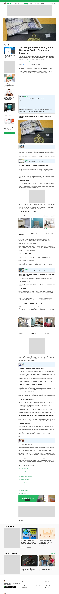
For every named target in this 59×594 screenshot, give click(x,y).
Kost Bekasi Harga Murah (23, 490)
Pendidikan (51, 1)
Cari (25, 1)
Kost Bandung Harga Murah (24, 473)
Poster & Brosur (29, 547)
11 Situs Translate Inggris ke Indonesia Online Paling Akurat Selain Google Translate (9, 98)
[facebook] (45, 587)
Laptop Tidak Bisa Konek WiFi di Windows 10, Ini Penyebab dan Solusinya (9, 56)
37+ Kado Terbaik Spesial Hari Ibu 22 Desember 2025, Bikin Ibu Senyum (46, 569)
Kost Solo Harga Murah (23, 487)
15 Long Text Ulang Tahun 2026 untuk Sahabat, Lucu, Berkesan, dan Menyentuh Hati (29, 569)
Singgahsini (28, 585)
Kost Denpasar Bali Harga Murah (25, 476)
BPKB (26, 68)
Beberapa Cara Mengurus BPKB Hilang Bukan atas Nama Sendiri (32, 98)
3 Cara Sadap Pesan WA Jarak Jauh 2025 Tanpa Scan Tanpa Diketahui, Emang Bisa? (9, 112)
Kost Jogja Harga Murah (23, 468)
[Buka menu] (54, 1)
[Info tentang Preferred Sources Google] (41, 64)
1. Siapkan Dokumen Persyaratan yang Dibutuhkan (29, 100)
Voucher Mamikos (36, 1)
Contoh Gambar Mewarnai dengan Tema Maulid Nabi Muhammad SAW (45, 542)
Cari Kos (31, 1)
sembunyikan (26, 96)
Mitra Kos (42, 1)
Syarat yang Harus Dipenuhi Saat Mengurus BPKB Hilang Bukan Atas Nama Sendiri (35, 109)
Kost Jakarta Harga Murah (23, 471)
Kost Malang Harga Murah (23, 484)
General (10, 86)
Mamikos (29, 61)
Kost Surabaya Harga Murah (24, 479)
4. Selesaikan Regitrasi (23, 107)
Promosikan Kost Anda (24, 588)
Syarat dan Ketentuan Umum (37, 585)
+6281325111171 (48, 585)
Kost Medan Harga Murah (23, 493)
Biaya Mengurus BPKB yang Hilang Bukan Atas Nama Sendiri (31, 111)
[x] (46, 587)
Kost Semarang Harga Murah (24, 482)
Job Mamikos (23, 585)
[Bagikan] (24, 64)
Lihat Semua (9, 132)
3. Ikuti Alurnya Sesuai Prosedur (25, 105)
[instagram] (48, 587)
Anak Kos (46, 1)
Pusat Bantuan (24, 589)
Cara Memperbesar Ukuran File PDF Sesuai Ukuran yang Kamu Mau (9, 127)
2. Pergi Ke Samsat (23, 102)
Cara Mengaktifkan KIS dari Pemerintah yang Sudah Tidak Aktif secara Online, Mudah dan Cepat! (9, 84)
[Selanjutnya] (54, 216)
